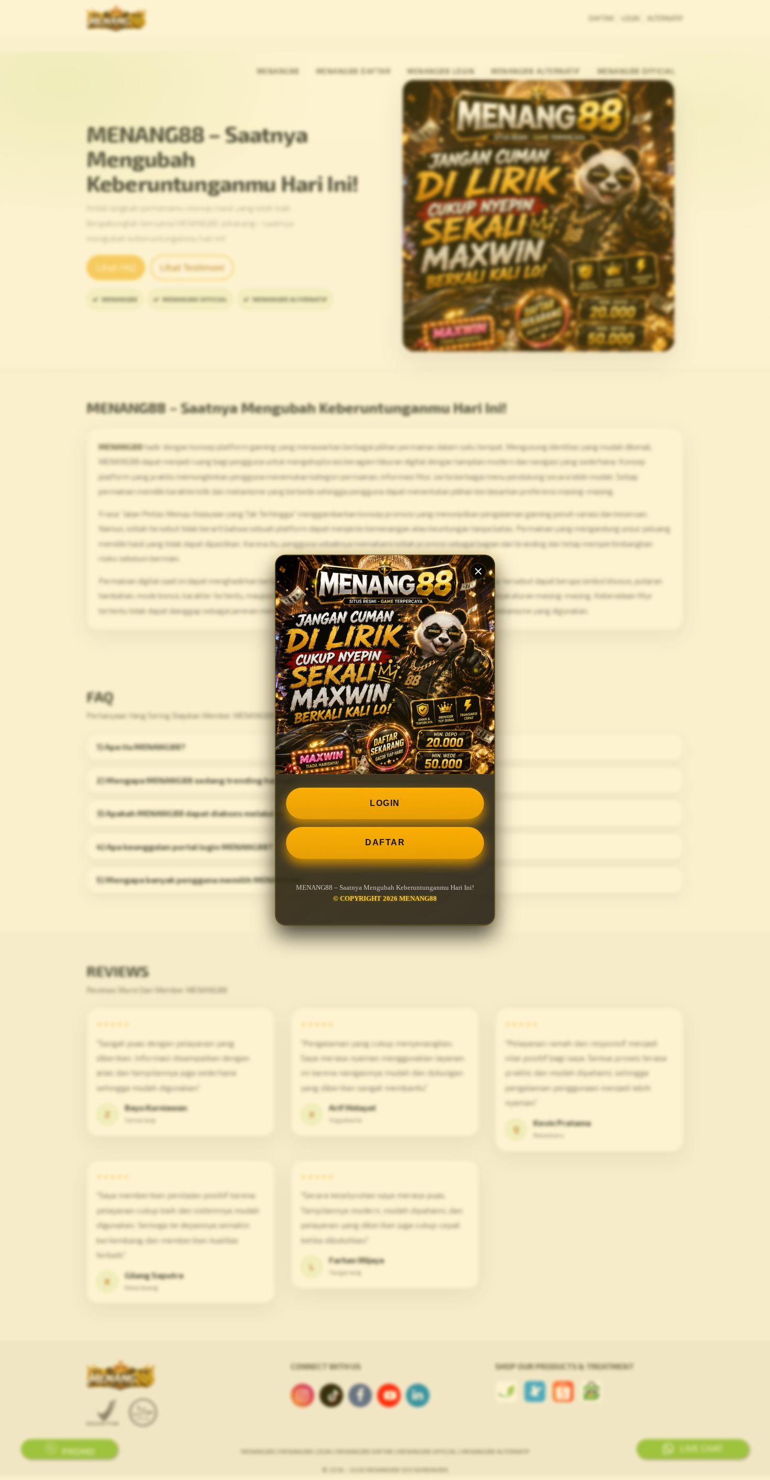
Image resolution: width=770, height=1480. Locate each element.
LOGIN (385, 803)
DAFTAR (385, 842)
